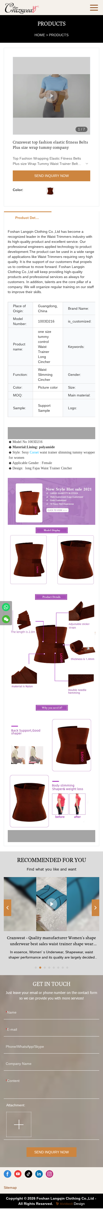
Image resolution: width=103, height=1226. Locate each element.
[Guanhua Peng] (6, 607)
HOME (39, 35)
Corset (34, 452)
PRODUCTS (58, 35)
